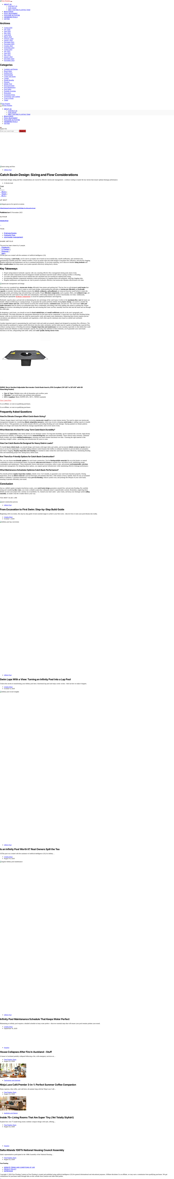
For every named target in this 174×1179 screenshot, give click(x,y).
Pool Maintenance (10, 87)
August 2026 (8, 28)
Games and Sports (10, 76)
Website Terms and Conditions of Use (19, 1167)
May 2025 (7, 55)
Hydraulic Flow (9, 235)
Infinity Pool (8, 84)
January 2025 (8, 57)
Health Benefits (9, 80)
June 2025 (7, 53)
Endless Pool (8, 73)
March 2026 (8, 37)
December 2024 (9, 58)
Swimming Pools (11, 17)
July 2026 (7, 29)
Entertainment (8, 75)
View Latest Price (5, 400)
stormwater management (13, 237)
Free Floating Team (10, 1059)
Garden (6, 78)
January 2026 (8, 40)
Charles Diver (4, 221)
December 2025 (9, 42)
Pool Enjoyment (11, 13)
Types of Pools (8, 98)
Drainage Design (10, 233)
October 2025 (8, 46)
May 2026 (7, 33)
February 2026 (8, 38)
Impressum (8, 1171)
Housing (6, 82)
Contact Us (12, 6)
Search (22, 131)
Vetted (7, 19)
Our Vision (12, 8)
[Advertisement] (87, 150)
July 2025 (7, 51)
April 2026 (7, 35)
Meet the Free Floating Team (19, 10)
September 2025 (9, 48)
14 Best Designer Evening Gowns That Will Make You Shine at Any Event (17, 208)
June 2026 (7, 31)
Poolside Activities (12, 15)
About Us (8, 4)
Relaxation (7, 93)
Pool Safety (7, 89)
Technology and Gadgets (12, 96)
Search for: (3, 129)
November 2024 (9, 60)
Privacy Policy (10, 1169)
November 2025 (9, 44)
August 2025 (8, 49)
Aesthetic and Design (11, 69)
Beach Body (8, 11)
